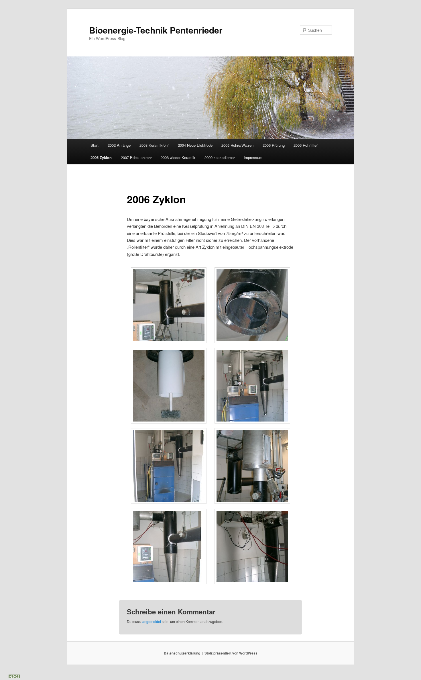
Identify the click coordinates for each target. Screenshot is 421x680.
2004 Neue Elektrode (195, 145)
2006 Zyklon (101, 157)
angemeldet (151, 621)
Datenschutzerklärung (182, 653)
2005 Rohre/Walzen (237, 145)
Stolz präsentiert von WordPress (230, 653)
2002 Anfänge (119, 145)
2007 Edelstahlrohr (136, 157)
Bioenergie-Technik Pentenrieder (156, 30)
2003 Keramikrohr (154, 145)
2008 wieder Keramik (178, 157)
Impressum (253, 157)
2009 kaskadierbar (219, 157)
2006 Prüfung (274, 145)
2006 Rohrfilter (306, 145)
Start (95, 145)
